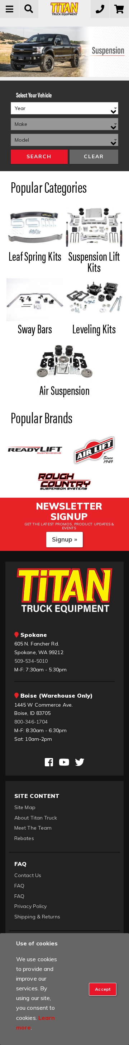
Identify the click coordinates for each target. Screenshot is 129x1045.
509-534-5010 (31, 661)
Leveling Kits (93, 328)
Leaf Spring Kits (35, 255)
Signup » (64, 539)
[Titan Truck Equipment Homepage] (64, 9)
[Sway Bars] (34, 299)
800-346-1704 (31, 721)
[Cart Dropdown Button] (119, 9)
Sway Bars (35, 328)
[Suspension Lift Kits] (94, 226)
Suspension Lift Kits (94, 261)
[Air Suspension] (64, 360)
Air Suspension (64, 389)
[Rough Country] (64, 481)
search (39, 156)
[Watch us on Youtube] (64, 762)
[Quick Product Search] (29, 9)
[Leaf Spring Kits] (34, 226)
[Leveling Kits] (94, 299)
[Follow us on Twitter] (79, 762)
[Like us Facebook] (49, 762)
